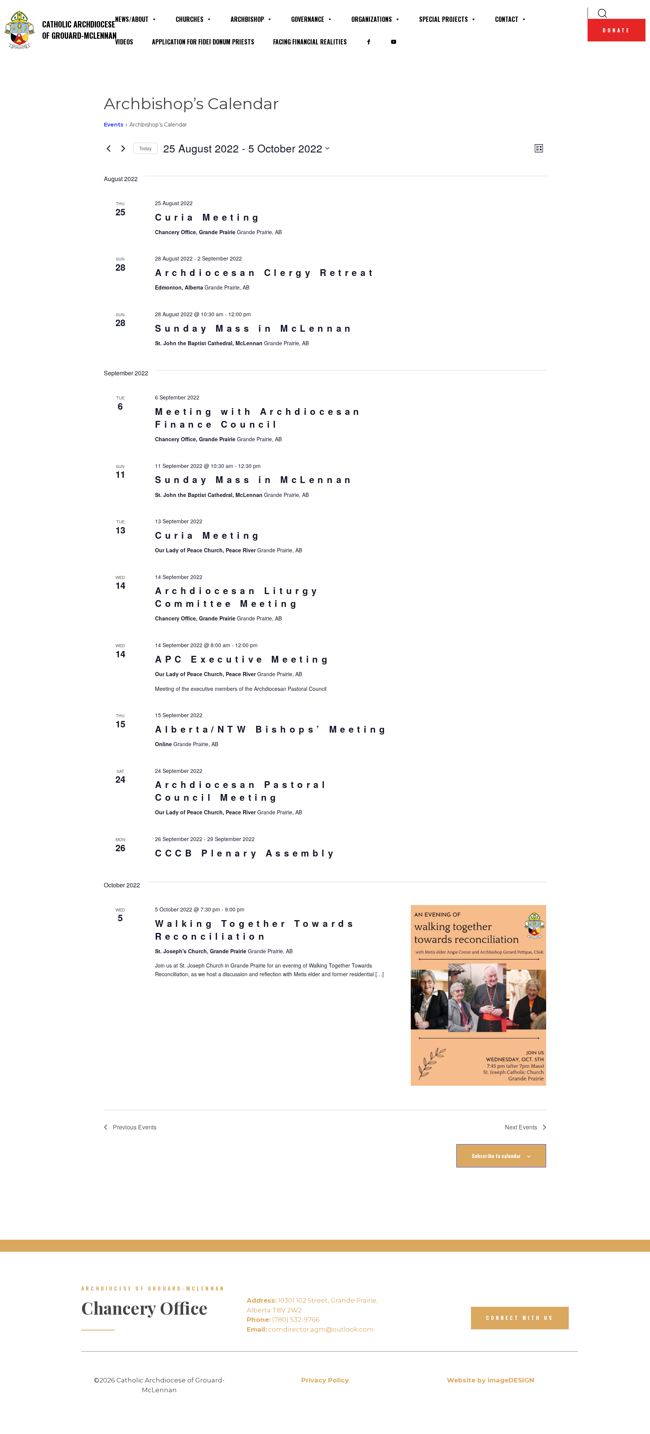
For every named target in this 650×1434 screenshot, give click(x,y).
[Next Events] (123, 148)
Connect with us (520, 1317)
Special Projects (443, 19)
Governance (307, 19)
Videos (124, 41)
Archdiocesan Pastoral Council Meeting (241, 790)
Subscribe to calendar (496, 1156)
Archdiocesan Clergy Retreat (265, 272)
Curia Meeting (208, 216)
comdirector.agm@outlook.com (310, 1329)
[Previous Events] (108, 148)
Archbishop (247, 19)
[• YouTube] (393, 41)
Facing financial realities (310, 41)
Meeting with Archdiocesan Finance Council (259, 417)
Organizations (371, 19)
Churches (190, 19)
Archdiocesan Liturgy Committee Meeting (237, 597)
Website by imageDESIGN (490, 1380)
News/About (132, 19)
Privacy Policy (325, 1380)
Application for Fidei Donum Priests (203, 41)
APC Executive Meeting (243, 658)
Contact (506, 19)
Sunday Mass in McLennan (254, 328)
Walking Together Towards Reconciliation (255, 929)
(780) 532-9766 (283, 1319)
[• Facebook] (368, 41)
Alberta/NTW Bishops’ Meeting (272, 728)
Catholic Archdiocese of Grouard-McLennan (73, 29)
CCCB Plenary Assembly (246, 852)
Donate (616, 30)
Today (145, 148)
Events (113, 124)
